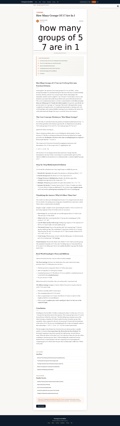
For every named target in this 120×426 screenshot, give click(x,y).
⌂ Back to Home (41, 406)
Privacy (54, 1)
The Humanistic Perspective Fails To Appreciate (47, 360)
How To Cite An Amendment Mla (44, 387)
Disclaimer (49, 1)
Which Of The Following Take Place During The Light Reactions (51, 357)
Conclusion (42, 73)
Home (36, 1)
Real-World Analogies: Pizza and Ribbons (48, 70)
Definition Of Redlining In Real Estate (45, 369)
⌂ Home (93, 1)
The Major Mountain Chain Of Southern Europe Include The (50, 363)
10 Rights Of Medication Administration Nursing (47, 393)
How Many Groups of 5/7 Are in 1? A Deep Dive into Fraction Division (53, 60)
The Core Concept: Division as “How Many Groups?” (50, 63)
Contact (44, 1)
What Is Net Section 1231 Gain (43, 384)
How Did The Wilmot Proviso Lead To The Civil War (48, 390)
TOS (57, 1)
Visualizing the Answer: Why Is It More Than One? (50, 68)
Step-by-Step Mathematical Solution (47, 65)
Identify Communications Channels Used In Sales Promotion (50, 381)
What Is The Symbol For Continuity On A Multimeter (48, 366)
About (40, 1)
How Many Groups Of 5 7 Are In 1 (57, 399)
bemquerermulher (27, 2)
